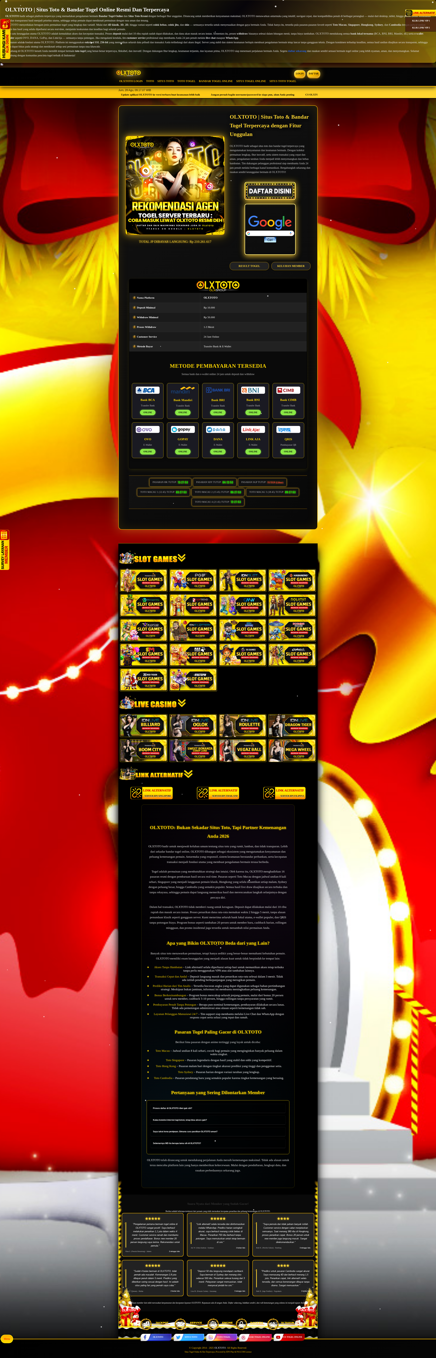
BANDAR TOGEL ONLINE (216, 81)
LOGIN (300, 73)
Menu (7, 1338)
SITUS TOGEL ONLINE (251, 81)
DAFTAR (314, 73)
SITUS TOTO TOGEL (282, 81)
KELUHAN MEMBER (291, 266)
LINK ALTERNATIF (157, 793)
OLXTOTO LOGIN (131, 81)
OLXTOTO (158, 1337)
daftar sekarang (297, 51)
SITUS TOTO (165, 81)
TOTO (150, 81)
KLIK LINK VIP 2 (421, 27)
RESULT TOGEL (249, 266)
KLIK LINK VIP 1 (421, 20)
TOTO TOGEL (186, 81)
